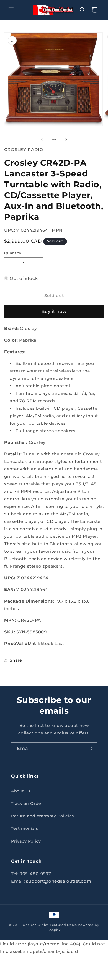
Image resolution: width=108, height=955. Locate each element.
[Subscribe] (90, 748)
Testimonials (24, 828)
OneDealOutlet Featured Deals (50, 925)
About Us (21, 790)
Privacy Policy (26, 841)
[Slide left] (42, 140)
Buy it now (54, 311)
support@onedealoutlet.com (58, 881)
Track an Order (27, 803)
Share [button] (16, 660)
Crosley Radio (23, 149)
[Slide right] (66, 140)
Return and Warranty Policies (42, 815)
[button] (11, 10)
